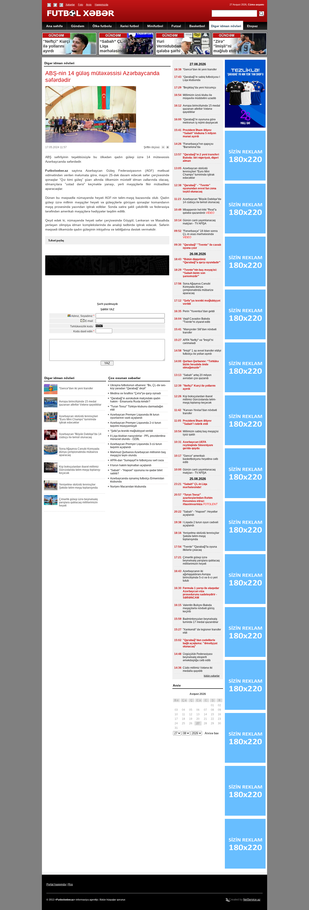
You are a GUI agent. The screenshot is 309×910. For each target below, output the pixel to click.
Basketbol (197, 26)
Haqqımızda (101, 4)
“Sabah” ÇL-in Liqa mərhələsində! (195, 485)
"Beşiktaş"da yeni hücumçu (199, 87)
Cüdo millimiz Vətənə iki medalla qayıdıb (197, 669)
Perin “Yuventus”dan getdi (199, 311)
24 (176, 723)
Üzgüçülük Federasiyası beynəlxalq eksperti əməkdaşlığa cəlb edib (197, 657)
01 (212, 705)
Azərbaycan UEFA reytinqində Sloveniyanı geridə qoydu (198, 445)
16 (219, 714)
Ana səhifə (54, 26)
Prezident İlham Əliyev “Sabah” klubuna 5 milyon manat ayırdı (199, 133)
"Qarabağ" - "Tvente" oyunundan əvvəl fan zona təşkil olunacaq (199, 188)
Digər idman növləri (226, 26)
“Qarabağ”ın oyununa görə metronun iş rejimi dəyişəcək (200, 121)
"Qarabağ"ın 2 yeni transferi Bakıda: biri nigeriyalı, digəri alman (201, 157)
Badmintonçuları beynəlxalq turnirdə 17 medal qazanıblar (200, 620)
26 (190, 723)
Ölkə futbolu (102, 26)
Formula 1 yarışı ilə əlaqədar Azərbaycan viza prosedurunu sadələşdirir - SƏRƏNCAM (201, 593)
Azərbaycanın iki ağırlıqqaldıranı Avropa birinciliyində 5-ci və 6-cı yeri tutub (200, 576)
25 (183, 723)
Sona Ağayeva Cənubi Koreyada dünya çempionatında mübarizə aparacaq (79, 452)
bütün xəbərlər (212, 675)
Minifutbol (155, 26)
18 (183, 718)
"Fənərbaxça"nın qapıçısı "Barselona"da (198, 145)
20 (198, 718)
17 (176, 718)
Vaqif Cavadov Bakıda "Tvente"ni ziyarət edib (196, 320)
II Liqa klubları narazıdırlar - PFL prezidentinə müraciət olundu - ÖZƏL (137, 437)
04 (183, 709)
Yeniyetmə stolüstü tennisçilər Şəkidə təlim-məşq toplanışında (78, 486)
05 (190, 709)
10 (176, 714)
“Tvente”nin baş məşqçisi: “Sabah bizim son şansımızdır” (200, 273)
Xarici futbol (129, 26)
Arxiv (89, 4)
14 (205, 714)
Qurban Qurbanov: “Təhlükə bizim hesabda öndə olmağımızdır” (201, 364)
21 (205, 718)
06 (198, 709)
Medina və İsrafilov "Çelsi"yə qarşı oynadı (135, 393)
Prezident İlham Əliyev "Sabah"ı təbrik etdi (197, 422)
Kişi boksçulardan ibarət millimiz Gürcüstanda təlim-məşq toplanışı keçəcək (79, 470)
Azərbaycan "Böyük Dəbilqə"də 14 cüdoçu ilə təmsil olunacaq (80, 435)
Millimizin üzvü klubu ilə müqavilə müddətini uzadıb (199, 96)
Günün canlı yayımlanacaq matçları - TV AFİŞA (199, 222)
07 (205, 709)
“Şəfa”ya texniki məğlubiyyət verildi (131, 430)
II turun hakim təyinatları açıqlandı (130, 465)
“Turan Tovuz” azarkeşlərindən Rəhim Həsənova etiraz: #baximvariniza (198, 499)
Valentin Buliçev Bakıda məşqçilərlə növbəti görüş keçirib (198, 608)
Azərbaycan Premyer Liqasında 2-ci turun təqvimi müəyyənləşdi (135, 424)
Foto (80, 4)
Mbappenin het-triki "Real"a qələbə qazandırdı (199, 211)
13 (198, 714)
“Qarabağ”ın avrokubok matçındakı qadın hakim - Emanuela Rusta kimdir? (135, 400)
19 (190, 718)
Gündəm (77, 26)
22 (212, 718)
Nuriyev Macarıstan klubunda (128, 486)
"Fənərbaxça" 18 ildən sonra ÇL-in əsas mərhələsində (200, 232)
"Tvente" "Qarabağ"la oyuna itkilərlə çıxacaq (200, 548)
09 (219, 709)
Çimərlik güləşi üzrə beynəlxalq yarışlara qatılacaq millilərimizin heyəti (78, 502)
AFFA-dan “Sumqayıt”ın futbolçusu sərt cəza (137, 460)
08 (212, 709)
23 (219, 718)
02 (219, 705)
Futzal (176, 26)
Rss (70, 884)
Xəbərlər (70, 4)
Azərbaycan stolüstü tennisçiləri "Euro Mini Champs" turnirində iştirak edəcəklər (78, 419)
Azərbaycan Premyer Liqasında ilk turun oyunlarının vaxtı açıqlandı (134, 416)
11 (183, 714)
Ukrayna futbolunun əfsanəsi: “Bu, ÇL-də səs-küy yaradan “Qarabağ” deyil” (138, 387)
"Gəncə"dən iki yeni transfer (76, 388)
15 (212, 714)
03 (176, 709)
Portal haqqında (56, 884)
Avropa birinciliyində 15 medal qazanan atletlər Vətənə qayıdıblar (80, 403)
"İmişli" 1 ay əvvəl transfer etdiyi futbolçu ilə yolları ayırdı (202, 352)
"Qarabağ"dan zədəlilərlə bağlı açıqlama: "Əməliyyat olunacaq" (200, 643)
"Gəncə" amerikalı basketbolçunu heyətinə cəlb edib (200, 459)
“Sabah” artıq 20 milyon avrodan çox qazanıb (197, 376)
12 (190, 714)
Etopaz (252, 26)
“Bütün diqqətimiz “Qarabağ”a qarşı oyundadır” (201, 261)
